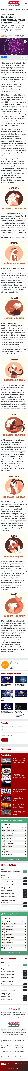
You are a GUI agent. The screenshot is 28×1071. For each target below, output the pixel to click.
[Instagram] (11, 1009)
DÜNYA (24, 1012)
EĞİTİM (4, 1016)
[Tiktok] (17, 1009)
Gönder (4, 740)
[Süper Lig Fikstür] (26, 865)
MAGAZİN (25, 10)
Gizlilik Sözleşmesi (11, 1016)
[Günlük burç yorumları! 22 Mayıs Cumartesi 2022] (14, 46)
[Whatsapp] (19, 1009)
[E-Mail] (11, 667)
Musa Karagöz (14, 663)
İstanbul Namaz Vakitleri (6, 1046)
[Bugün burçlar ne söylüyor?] (7, 679)
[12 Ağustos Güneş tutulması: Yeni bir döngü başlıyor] (21, 679)
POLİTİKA (11, 10)
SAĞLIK (9, 1014)
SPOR (18, 10)
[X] (8, 1009)
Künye (23, 1016)
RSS (5, 1063)
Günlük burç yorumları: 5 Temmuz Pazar (7, 713)
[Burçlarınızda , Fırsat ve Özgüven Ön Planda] (7, 693)
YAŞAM (13, 1014)
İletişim (19, 1016)
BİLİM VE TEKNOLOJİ (21, 1014)
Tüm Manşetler (20, 1051)
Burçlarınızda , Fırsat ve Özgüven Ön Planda (7, 699)
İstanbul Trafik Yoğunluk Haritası (19, 1046)
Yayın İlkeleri (19, 1017)
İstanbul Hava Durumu (19, 1041)
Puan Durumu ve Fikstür (6, 1052)
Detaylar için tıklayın (14, 859)
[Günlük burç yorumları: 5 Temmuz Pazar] (7, 706)
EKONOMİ (3, 1014)
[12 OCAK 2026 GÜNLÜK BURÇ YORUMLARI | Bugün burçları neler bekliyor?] (21, 706)
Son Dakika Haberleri (8, 1057)
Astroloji (11, 14)
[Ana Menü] (1, 4)
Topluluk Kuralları (10, 1017)
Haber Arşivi (20, 1057)
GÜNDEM (4, 10)
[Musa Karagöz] (5, 665)
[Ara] (26, 4)
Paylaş (4, 56)
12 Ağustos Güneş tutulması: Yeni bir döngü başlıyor (19, 685)
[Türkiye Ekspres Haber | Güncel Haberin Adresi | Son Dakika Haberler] (14, 4)
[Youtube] (14, 1009)
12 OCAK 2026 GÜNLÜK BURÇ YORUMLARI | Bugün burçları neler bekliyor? (20, 714)
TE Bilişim (18, 1068)
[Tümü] (26, 749)
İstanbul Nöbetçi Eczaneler (6, 1041)
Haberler (3, 14)
